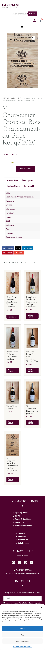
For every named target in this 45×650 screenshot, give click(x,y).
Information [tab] (12, 180)
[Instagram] (19, 562)
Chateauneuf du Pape (14, 196)
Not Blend (9, 212)
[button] (41, 607)
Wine (14, 98)
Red (20, 98)
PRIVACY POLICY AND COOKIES (22, 647)
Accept (22, 628)
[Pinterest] (25, 562)
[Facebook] (13, 562)
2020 (8, 220)
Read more (12, 317)
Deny (22, 635)
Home (6, 98)
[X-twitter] (31, 562)
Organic (18, 236)
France (26, 196)
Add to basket (25, 169)
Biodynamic (10, 236)
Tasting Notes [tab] (13, 185)
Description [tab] (27, 180)
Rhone (31, 196)
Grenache (9, 204)
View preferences (22, 641)
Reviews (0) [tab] (29, 185)
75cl (7, 229)
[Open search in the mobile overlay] (23, 13)
